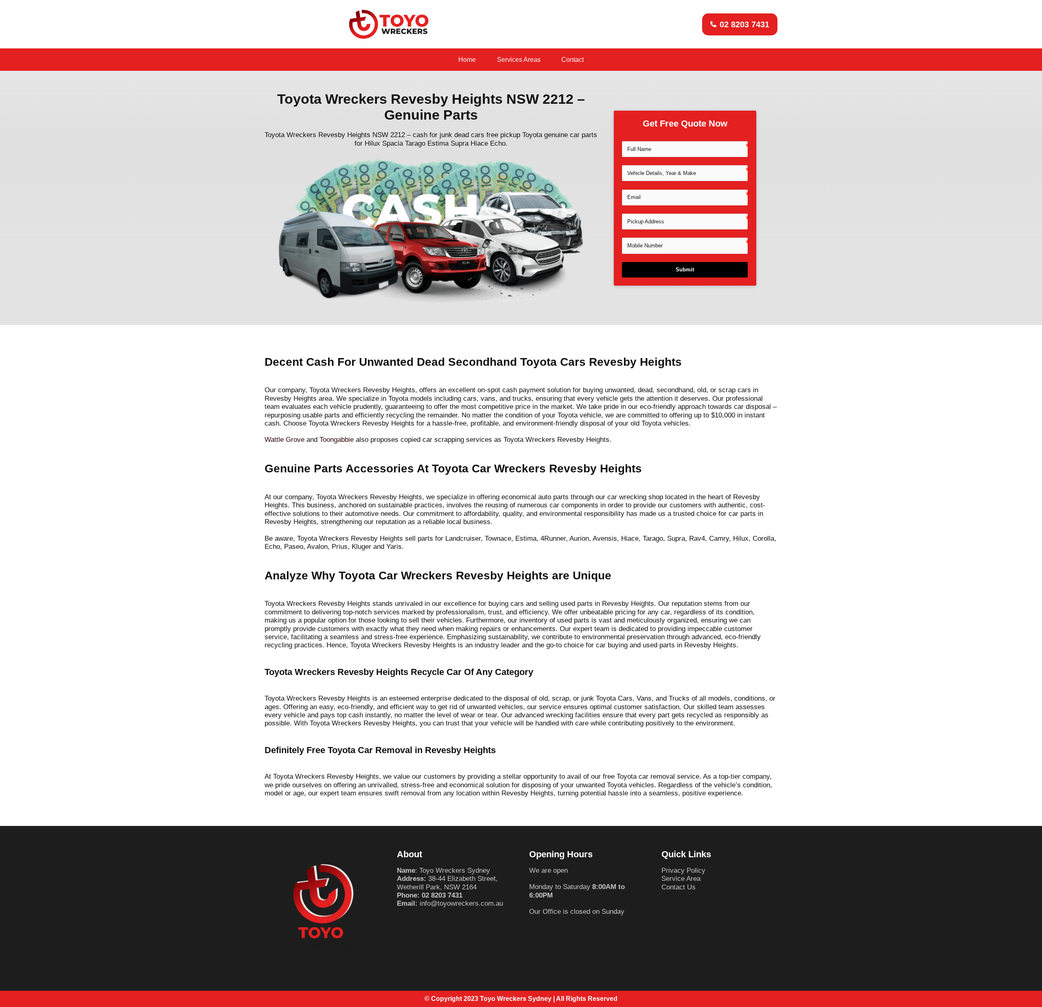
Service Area (681, 878)
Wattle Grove (284, 439)
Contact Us (678, 887)
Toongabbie (337, 439)
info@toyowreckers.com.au (461, 903)
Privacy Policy (683, 870)
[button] (739, 24)
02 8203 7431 (442, 895)
